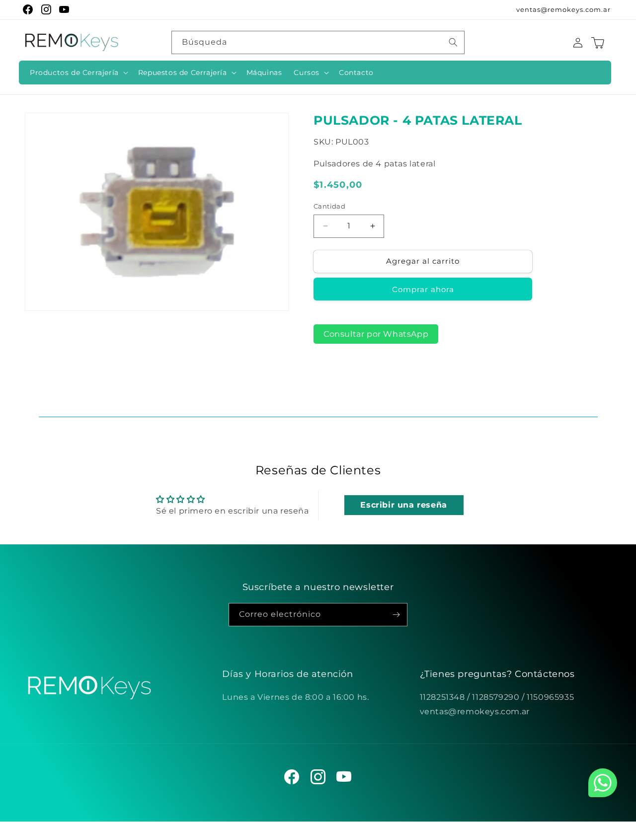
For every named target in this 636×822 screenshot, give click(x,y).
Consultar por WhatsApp (375, 334)
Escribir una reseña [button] (403, 505)
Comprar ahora (423, 289)
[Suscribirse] (396, 614)
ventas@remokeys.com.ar (563, 9)
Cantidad (329, 206)
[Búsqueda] (453, 42)
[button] (78, 72)
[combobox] (318, 42)
